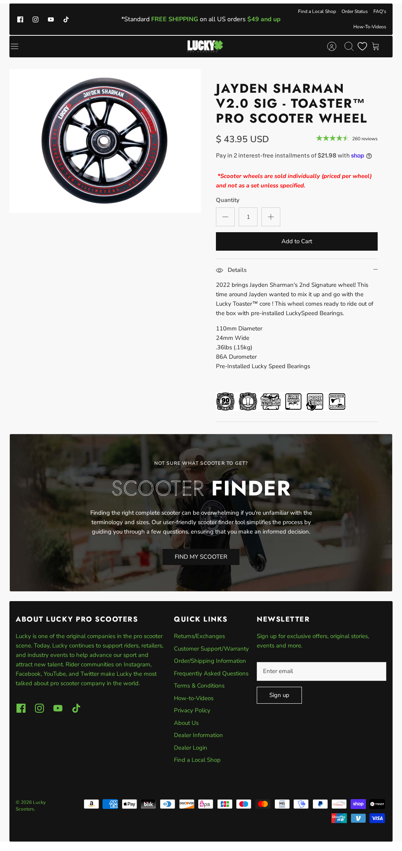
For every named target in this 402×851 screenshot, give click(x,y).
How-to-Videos (194, 698)
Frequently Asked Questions (211, 673)
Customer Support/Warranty (211, 649)
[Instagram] (35, 19)
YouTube (55, 674)
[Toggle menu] (18, 46)
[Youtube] (50, 19)
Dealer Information (198, 735)
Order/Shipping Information (210, 661)
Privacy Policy (192, 710)
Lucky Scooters (31, 805)
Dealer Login (190, 748)
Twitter (90, 674)
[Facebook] (20, 19)
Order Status (355, 11)
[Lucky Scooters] (205, 46)
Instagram (137, 664)
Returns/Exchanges (199, 636)
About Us (186, 723)
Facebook (28, 674)
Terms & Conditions (199, 686)
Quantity (227, 200)
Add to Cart (296, 241)
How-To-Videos (369, 27)
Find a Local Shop (317, 11)
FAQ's (379, 11)
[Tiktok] (66, 19)
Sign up (279, 695)
